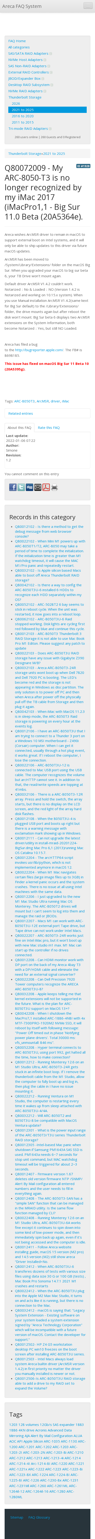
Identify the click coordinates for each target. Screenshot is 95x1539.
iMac (65, 401)
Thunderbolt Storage (25, 97)
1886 (13, 1430)
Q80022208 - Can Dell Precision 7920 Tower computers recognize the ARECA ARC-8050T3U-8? (46, 984)
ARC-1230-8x (51, 1480)
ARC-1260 (38, 1485)
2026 (16, 103)
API (20, 1441)
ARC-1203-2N (34, 1452)
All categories (19, 47)
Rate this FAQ (49, 427)
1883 (80, 1424)
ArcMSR (43, 401)
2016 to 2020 (23, 116)
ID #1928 (83, 166)
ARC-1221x (18, 1469)
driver (55, 401)
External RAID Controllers (29, 72)
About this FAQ (19, 427)
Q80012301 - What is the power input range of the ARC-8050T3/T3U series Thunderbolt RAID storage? (50, 1135)
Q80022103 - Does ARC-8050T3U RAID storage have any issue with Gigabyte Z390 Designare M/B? (49, 658)
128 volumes (28, 1424)
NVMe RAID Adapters (26, 91)
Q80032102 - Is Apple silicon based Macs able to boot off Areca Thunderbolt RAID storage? (48, 575)
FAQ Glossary (39, 1517)
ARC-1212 (17, 1458)
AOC (12, 1441)
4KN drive (26, 1430)
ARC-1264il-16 (36, 1491)
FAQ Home (17, 40)
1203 (13, 1424)
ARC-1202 (44, 1446)
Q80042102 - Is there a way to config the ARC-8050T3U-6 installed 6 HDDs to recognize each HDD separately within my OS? (48, 592)
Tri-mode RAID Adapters (28, 128)
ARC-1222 (36, 1469)
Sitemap (16, 1517)
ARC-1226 (31, 1480)
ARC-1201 (26, 1446)
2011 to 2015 (23, 122)
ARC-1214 (73, 1458)
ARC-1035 (52, 1441)
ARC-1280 (57, 1491)
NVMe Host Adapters (26, 59)
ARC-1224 (40, 1474)
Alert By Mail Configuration (52, 1435)
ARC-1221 (76, 1463)
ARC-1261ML (57, 1485)
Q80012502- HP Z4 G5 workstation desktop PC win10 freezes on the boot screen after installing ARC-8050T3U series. (50, 1349)
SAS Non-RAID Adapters (28, 66)
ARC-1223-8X (20, 1474)
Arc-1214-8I (40, 1463)
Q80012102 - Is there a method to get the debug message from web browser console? (49, 531)
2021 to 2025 (23, 109)
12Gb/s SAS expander (57, 1424)
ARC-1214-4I (19, 1463)
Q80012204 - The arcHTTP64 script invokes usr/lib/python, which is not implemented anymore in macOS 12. (44, 862)
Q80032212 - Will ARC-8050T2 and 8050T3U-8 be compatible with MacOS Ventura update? (46, 1120)
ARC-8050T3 (24, 401)
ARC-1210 (75, 1452)
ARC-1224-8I (59, 1474)
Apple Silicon (33, 1441)
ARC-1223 (53, 1469)
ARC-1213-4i (53, 1458)
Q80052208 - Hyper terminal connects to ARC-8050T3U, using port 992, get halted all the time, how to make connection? (50, 1052)
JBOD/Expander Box (25, 78)
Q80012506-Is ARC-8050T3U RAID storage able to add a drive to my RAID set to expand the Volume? (50, 1383)
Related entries (20, 413)
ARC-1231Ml (19, 1485)
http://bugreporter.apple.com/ (39, 349)
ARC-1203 (61, 1446)
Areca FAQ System (22, 6)
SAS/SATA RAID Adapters (28, 53)
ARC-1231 (70, 1480)
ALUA (78, 1435)
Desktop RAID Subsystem (29, 84)
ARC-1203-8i (56, 1452)
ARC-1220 (59, 1463)
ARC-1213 (34, 1458)
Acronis (41, 1430)
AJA (27, 1435)
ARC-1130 (69, 1441)
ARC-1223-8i (72, 1469)
